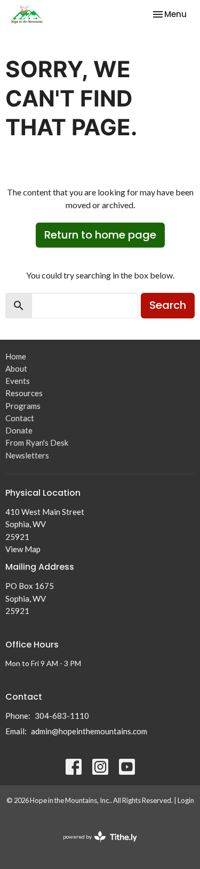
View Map (23, 549)
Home (15, 356)
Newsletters (27, 455)
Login (186, 800)
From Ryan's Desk (36, 442)
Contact (19, 418)
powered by (94, 845)
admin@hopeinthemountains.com (89, 731)
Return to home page (100, 234)
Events (17, 381)
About (16, 368)
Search (167, 305)
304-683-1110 (62, 715)
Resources (24, 393)
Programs (23, 406)
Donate (19, 430)
